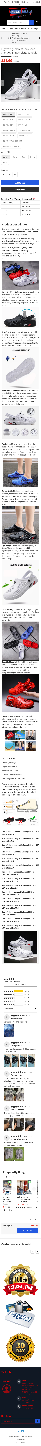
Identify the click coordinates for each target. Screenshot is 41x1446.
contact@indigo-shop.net (28, 1401)
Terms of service (20, 1442)
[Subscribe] (37, 1421)
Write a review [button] (20, 984)
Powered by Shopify (26, 1436)
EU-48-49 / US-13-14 (11, 146)
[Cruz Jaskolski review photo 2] (15, 1060)
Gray (15, 157)
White (5, 157)
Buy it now (20, 189)
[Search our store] (31, 22)
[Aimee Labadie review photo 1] (9, 1124)
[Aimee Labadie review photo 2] (19, 1124)
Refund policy (20, 1439)
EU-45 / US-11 (25, 135)
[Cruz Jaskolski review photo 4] (31, 1060)
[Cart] (37, 22)
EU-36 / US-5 (8, 114)
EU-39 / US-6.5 (24, 119)
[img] (16, 1015)
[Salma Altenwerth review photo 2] (19, 1154)
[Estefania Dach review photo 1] (9, 1094)
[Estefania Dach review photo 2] (19, 1094)
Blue (5, 162)
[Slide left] (1, 38)
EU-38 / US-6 (8, 119)
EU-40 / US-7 (8, 125)
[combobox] (20, 22)
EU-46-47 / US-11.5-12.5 (12, 141)
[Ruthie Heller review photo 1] (9, 1030)
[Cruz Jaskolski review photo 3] (23, 1060)
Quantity (5, 170)
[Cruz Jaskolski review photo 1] (7, 1060)
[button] (3, 22)
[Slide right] (39, 38)
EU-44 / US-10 (8, 135)
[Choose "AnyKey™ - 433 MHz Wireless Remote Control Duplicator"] (9, 1182)
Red (23, 157)
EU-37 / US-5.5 (24, 114)
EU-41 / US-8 (23, 125)
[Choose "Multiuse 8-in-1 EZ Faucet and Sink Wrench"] (29, 1182)
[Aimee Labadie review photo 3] (30, 1124)
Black (32, 157)
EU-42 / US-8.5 (9, 130)
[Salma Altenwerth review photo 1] (9, 1154)
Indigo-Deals (16, 1436)
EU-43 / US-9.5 (25, 130)
